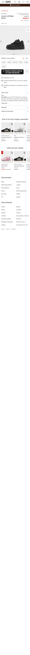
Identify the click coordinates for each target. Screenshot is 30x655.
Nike (2, 182)
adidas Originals (21, 182)
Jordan (18, 185)
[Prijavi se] (19, 2)
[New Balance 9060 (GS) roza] (7, 157)
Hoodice (18, 210)
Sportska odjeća (6, 219)
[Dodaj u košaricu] (12, 124)
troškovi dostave (25, 14)
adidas (18, 197)
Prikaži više (4, 103)
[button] (15, 40)
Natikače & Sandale (7, 222)
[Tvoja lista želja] (23, 2)
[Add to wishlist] (28, 30)
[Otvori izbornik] (3, 2)
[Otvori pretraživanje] (15, 2)
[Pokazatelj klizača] (13, 54)
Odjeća (3, 225)
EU (23, 58)
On (2, 197)
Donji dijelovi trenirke (22, 216)
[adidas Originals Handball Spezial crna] (7, 128)
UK (27, 58)
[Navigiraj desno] (28, 41)
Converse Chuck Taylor (23, 225)
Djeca (2, 229)
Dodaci (3, 213)
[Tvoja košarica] (27, 2)
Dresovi (18, 213)
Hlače (3, 210)
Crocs (3, 191)
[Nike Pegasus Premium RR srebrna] (20, 128)
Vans (17, 188)
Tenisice (18, 219)
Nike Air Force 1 (20, 222)
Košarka (14, 229)
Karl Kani (3, 14)
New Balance (5, 188)
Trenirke (3, 216)
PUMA (18, 194)
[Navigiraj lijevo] (1, 41)
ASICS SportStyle (6, 185)
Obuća (3, 207)
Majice (18, 207)
